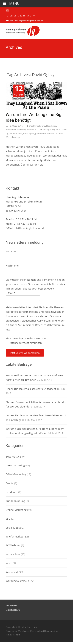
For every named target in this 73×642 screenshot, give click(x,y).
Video (9, 563)
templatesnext (13, 634)
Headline (17, 133)
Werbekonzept (13, 137)
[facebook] (7, 11)
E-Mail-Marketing (16, 474)
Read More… (13, 171)
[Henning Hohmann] (20, 30)
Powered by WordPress (17, 630)
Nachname (12, 265)
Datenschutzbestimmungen (25, 343)
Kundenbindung (15, 501)
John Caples (28, 133)
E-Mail (10, 293)
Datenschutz (13, 609)
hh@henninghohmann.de (30, 228)
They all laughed (55, 133)
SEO (8, 518)
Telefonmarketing (16, 536)
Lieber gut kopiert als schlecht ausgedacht (31, 389)
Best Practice (13, 456)
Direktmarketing (37, 125)
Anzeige (47, 129)
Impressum (12, 605)
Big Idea (56, 129)
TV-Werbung (13, 545)
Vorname (11, 251)
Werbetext (11, 129)
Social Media (13, 527)
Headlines (51, 125)
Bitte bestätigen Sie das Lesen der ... (27, 338)
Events (9, 483)
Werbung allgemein (26, 129)
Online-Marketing (16, 509)
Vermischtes (13, 554)
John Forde (40, 133)
